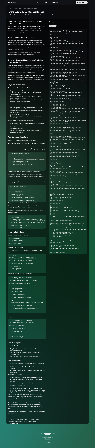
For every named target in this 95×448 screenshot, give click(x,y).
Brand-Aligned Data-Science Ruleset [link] (28, 8)
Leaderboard (55, 2)
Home (10, 8)
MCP (38, 2)
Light (41, 433)
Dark (48, 433)
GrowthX (47, 438)
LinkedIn (49, 442)
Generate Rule (81, 2)
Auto (54, 433)
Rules (46, 2)
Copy (54, 26)
